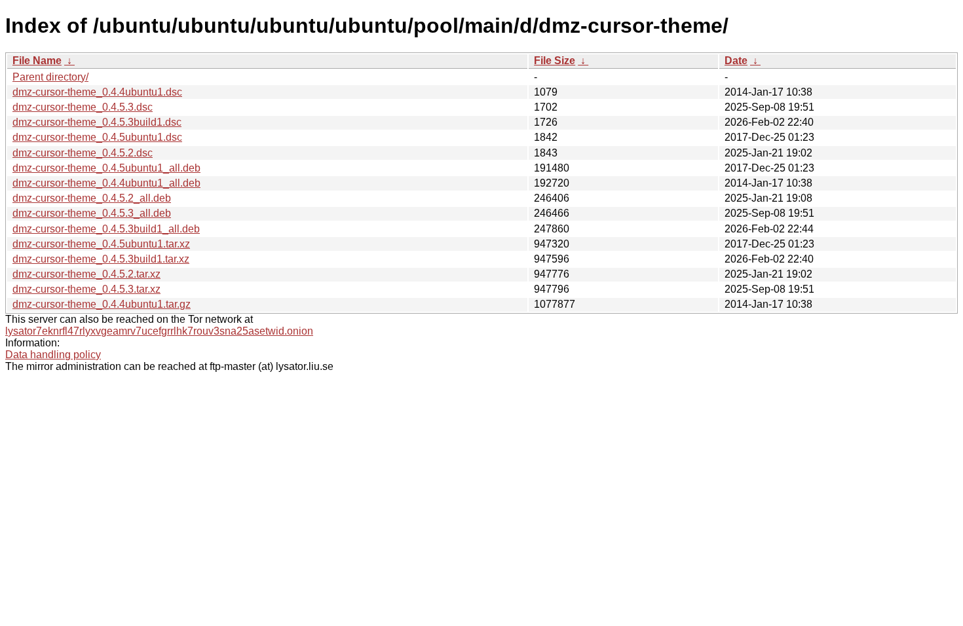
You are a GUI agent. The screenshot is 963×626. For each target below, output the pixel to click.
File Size (554, 60)
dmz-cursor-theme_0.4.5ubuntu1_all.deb (106, 168)
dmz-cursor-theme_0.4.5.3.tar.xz (86, 289)
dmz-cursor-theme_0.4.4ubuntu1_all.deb (106, 183)
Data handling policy (53, 354)
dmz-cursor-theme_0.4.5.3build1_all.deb (106, 228)
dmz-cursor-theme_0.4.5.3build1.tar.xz (100, 259)
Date (736, 60)
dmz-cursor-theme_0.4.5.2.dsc (82, 152)
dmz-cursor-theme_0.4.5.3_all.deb (91, 213)
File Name (37, 60)
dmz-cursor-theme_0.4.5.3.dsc (82, 107)
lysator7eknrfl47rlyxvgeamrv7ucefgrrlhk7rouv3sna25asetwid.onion (159, 331)
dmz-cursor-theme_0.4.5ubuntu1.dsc (97, 137)
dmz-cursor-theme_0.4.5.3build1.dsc (96, 122)
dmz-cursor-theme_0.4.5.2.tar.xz (86, 274)
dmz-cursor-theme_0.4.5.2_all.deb (91, 198)
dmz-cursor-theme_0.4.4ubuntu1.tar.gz (101, 304)
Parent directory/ (50, 77)
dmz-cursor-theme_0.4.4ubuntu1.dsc (97, 92)
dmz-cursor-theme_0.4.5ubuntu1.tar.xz (101, 243)
